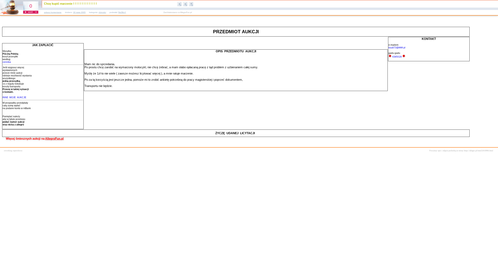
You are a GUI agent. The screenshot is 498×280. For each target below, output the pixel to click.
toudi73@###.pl (396, 47)
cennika (7, 62)
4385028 (397, 56)
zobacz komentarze (52, 12)
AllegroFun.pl (186, 12)
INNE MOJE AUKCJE (14, 97)
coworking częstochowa (13, 151)
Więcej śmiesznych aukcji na (35, 138)
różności (102, 12)
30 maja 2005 (79, 12)
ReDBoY (122, 12)
